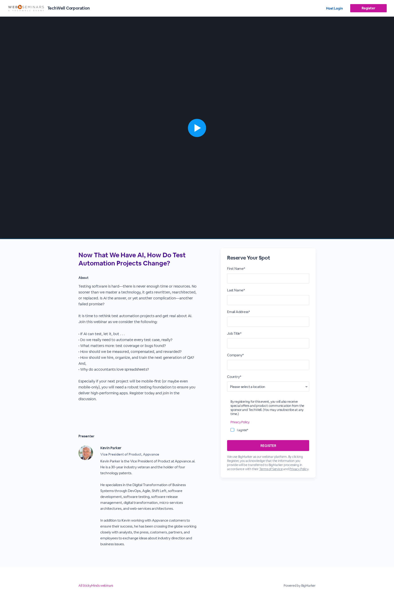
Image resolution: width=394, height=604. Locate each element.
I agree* (242, 430)
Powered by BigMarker (300, 586)
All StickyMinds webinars (95, 586)
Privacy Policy (240, 422)
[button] (197, 128)
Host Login (334, 8)
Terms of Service (271, 469)
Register (368, 8)
